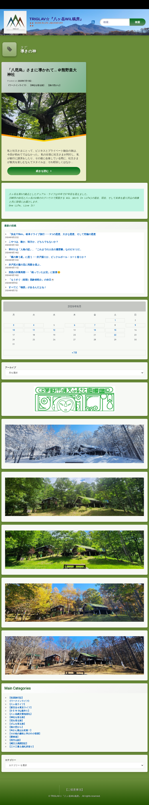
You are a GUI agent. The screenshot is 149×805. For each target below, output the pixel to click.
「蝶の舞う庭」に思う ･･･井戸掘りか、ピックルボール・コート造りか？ (47, 257)
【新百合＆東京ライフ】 (21, 707)
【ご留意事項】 (74, 789)
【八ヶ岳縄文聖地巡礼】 (21, 714)
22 (115, 335)
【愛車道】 (14, 737)
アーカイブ (10, 367)
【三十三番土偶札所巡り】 (22, 746)
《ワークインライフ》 (17, 85)
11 (34, 330)
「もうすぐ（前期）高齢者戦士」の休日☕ (31, 279)
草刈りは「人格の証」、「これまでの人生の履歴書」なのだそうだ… (45, 249)
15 (115, 330)
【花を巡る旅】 (16, 720)
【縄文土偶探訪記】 (18, 743)
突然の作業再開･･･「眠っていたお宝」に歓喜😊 (34, 272)
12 (54, 330)
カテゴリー (10, 760)
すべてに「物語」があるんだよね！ (28, 287)
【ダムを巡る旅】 (17, 724)
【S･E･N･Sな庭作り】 (19, 710)
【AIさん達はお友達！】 (20, 730)
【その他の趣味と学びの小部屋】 (25, 733)
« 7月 (74, 352)
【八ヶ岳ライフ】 (17, 704)
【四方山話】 (15, 740)
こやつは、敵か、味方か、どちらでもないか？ (33, 241)
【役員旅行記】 (16, 697)
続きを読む (42, 171)
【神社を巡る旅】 (37, 85)
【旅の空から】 (54, 85)
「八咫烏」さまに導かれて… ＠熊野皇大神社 (42, 72)
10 (14, 330)
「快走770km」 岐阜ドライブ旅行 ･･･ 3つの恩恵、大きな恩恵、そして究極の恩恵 (52, 234)
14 (95, 330)
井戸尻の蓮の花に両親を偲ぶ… (25, 264)
